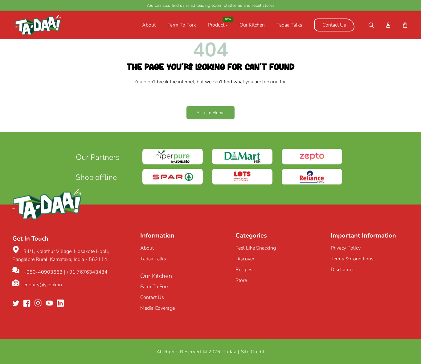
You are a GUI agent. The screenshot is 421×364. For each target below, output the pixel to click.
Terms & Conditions (352, 258)
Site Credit (253, 352)
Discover (244, 258)
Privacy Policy (346, 248)
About (147, 248)
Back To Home (210, 113)
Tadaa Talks (153, 258)
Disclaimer (342, 269)
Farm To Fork (154, 286)
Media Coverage (157, 308)
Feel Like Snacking (255, 248)
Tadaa (230, 352)
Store (241, 280)
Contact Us (152, 297)
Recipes (243, 269)
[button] (371, 25)
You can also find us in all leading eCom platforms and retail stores (210, 5)
